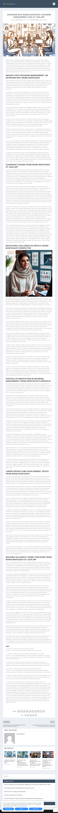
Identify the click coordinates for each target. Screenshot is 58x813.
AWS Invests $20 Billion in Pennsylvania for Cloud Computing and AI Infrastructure (22, 762)
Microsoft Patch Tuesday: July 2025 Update (15, 791)
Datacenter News (34, 20)
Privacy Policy (23, 806)
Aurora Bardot (19, 20)
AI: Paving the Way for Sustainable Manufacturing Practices (19, 788)
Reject (21, 809)
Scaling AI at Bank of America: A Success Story (9, 761)
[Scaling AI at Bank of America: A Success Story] (10, 754)
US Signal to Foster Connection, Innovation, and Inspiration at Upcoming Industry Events (47, 763)
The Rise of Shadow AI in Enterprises (13, 795)
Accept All (36, 809)
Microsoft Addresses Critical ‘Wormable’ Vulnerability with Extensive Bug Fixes (23, 798)
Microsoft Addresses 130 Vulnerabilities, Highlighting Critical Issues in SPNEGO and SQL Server (27, 784)
